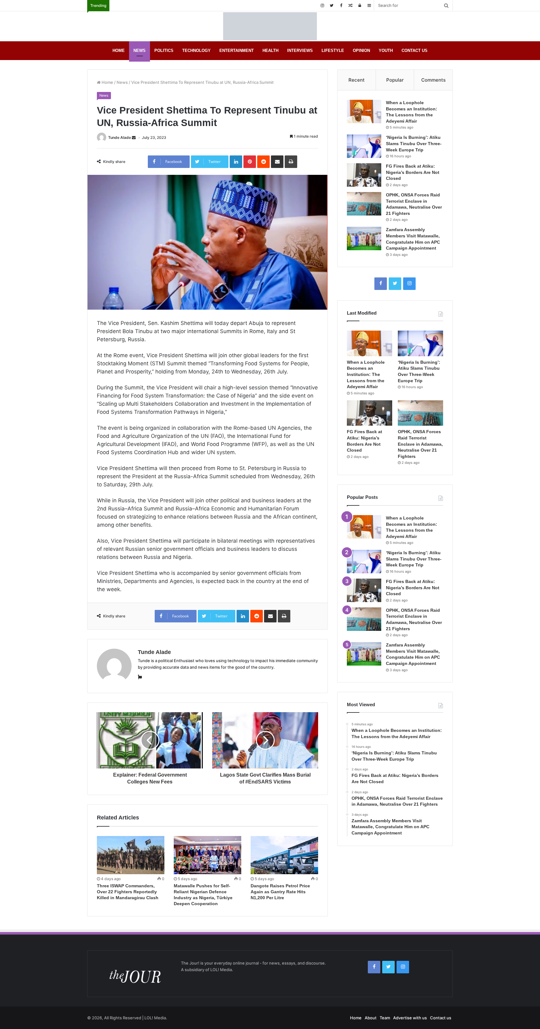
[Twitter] (331, 5)
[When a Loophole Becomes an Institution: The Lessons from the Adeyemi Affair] (364, 111)
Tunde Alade (119, 137)
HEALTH (270, 50)
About (371, 1017)
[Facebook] (341, 5)
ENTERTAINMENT (236, 50)
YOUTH (386, 50)
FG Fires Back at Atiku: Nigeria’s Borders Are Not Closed (412, 172)
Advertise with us (410, 1017)
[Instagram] (322, 5)
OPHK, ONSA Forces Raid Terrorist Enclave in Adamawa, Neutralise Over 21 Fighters (420, 444)
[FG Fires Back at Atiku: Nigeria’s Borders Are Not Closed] (364, 175)
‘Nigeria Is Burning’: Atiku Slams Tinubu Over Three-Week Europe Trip (414, 143)
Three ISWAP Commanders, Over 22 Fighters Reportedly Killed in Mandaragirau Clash (127, 891)
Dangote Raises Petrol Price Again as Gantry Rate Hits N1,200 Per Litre (280, 891)
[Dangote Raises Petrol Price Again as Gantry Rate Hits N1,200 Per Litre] (284, 855)
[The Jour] (270, 26)
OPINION (361, 50)
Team (385, 1017)
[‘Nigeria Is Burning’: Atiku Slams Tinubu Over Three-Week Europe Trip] (364, 146)
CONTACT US (415, 50)
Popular (395, 80)
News (122, 82)
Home (107, 82)
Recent (356, 80)
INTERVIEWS (300, 50)
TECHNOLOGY (196, 50)
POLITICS (163, 50)
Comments (433, 80)
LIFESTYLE (333, 50)
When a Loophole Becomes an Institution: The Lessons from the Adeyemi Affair (366, 374)
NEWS (139, 50)
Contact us (440, 1017)
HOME (118, 50)
